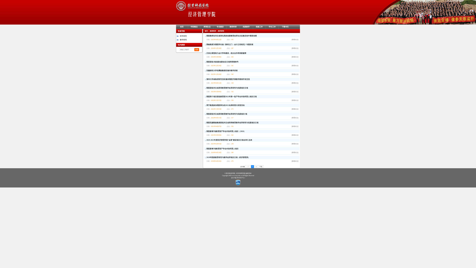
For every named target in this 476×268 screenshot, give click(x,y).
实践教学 (246, 27)
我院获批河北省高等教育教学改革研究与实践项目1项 (226, 114)
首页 (182, 27)
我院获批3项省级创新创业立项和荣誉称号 (222, 62)
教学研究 (183, 40)
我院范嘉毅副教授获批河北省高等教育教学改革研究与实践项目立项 (232, 123)
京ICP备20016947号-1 (238, 178)
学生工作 (272, 27)
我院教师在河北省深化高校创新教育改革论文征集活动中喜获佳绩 (231, 36)
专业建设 (220, 27)
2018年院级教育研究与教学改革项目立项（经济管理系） (228, 157)
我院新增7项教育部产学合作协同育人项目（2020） (225, 131)
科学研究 (183, 36)
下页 (260, 167)
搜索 (196, 49)
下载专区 (285, 27)
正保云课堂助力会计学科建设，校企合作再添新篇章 (226, 53)
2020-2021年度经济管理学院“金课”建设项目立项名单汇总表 (229, 140)
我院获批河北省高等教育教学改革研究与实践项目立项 (227, 88)
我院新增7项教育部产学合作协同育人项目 (222, 149)
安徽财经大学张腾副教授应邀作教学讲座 (222, 70)
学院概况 (194, 27)
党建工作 (259, 27)
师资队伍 (207, 27)
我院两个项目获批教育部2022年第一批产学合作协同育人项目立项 (231, 97)
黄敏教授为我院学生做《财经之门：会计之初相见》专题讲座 (229, 44)
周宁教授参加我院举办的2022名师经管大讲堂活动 (225, 105)
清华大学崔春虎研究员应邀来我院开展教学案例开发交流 (228, 79)
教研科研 (233, 27)
